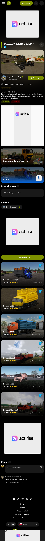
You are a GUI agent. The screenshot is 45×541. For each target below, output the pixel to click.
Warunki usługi (22, 511)
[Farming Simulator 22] (5, 47)
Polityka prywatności (22, 514)
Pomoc (22, 507)
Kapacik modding (14, 77)
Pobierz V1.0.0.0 (24, 257)
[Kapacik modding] (3, 78)
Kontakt (22, 504)
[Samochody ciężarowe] (38, 160)
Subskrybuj (37, 78)
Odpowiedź (16, 482)
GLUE (7, 476)
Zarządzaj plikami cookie (22, 518)
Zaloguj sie (26, 3)
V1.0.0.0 (12, 193)
